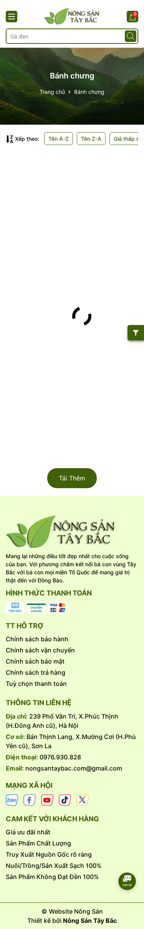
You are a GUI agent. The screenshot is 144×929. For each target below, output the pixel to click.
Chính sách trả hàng (35, 672)
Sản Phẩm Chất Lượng (38, 843)
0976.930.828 (60, 757)
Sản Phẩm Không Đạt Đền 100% (52, 877)
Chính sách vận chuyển (40, 650)
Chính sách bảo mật (35, 661)
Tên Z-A (91, 138)
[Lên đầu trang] (127, 859)
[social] (12, 799)
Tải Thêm (72, 478)
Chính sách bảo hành (37, 639)
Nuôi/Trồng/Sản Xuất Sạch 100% (53, 865)
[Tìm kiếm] (130, 36)
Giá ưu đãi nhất (28, 832)
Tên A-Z (58, 138)
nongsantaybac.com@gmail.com (73, 768)
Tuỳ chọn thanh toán (36, 683)
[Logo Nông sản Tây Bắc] (72, 16)
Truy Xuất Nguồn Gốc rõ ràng (49, 854)
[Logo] (72, 531)
